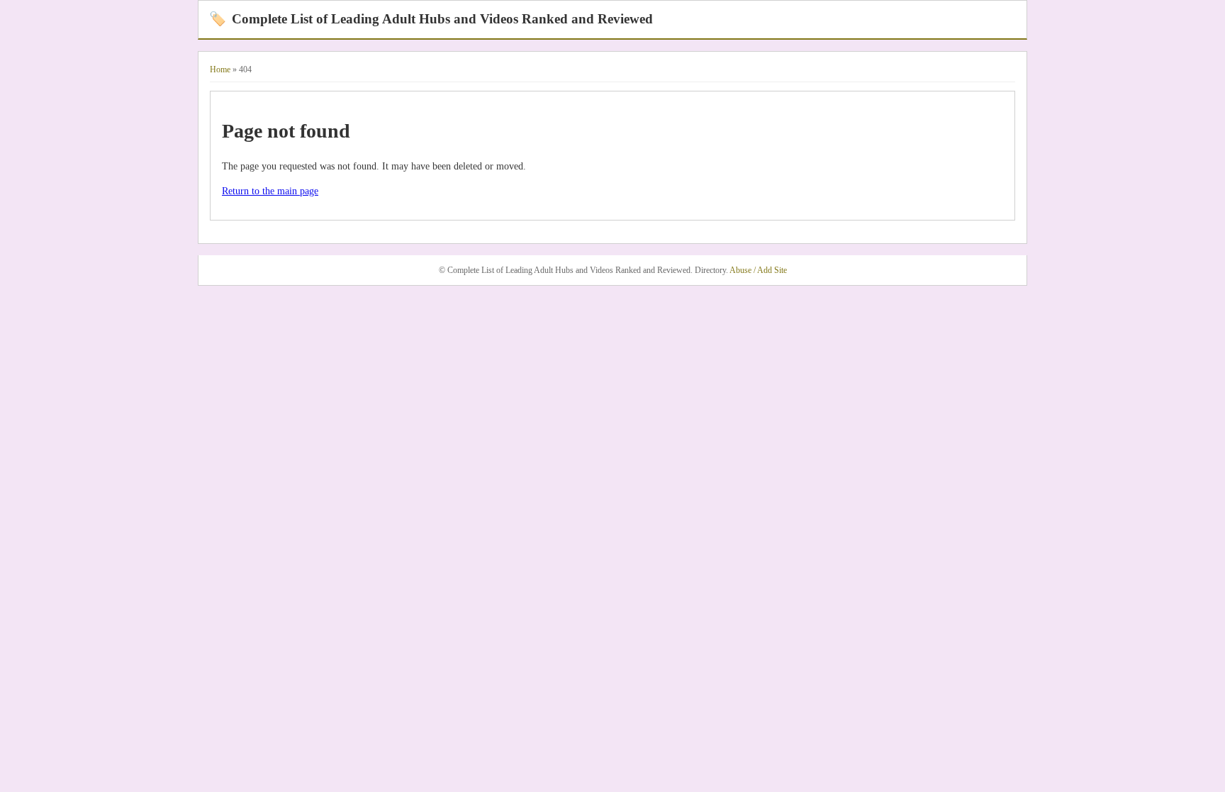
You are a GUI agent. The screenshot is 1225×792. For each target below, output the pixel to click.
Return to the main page (270, 191)
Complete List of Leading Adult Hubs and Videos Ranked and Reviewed (431, 18)
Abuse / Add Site (758, 270)
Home (220, 69)
